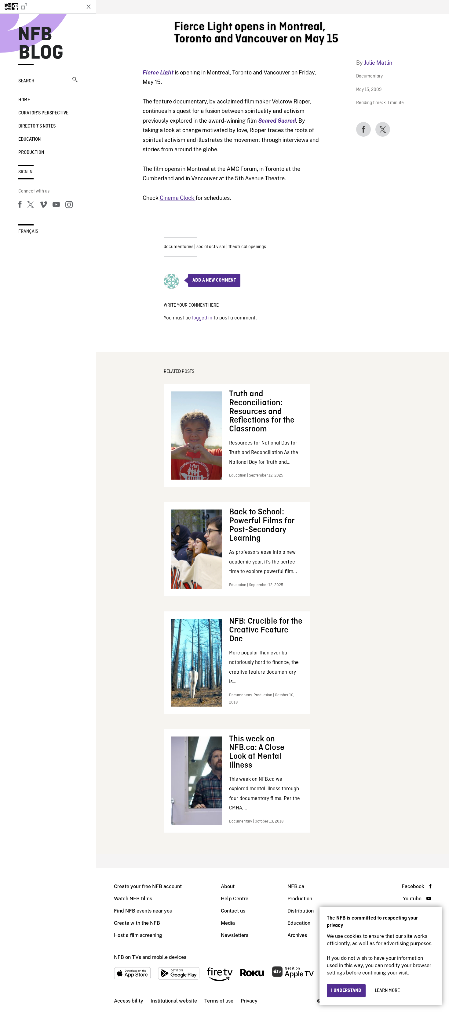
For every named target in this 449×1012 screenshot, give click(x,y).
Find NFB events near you (143, 911)
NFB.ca (295, 886)
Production (31, 152)
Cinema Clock (177, 198)
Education (29, 139)
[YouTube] (56, 205)
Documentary (369, 76)
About (228, 886)
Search (26, 81)
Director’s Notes (37, 126)
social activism (210, 247)
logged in (202, 318)
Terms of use (218, 1001)
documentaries (178, 247)
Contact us (233, 911)
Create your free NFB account (148, 886)
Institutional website (174, 1001)
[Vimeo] (43, 205)
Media (228, 923)
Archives (297, 935)
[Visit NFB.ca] (40, 6)
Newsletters (234, 935)
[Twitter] (30, 205)
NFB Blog (41, 44)
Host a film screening (138, 935)
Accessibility (128, 1001)
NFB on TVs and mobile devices (150, 957)
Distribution (300, 911)
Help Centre (234, 899)
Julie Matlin (378, 62)
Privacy (249, 1001)
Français (28, 231)
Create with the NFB (137, 923)
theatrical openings (247, 247)
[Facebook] (19, 205)
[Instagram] (69, 205)
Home (24, 100)
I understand (346, 990)
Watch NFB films (133, 899)
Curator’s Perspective (43, 113)
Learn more (387, 990)
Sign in (25, 172)
